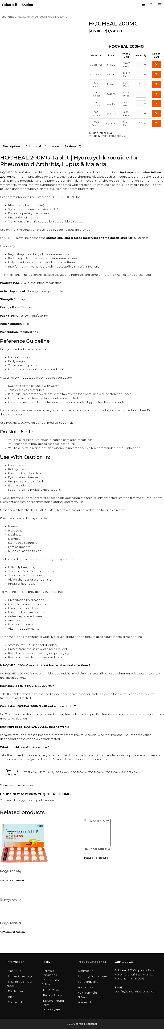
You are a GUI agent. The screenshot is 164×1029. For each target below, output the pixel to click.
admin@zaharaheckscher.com (136, 991)
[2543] (156, 103)
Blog (11, 996)
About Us (14, 970)
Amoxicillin (86, 1002)
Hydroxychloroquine (35, 17)
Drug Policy (51, 989)
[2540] (156, 74)
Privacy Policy (52, 995)
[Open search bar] (151, 4)
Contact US (16, 1002)
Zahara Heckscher (86, 1023)
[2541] (156, 84)
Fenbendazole (88, 981)
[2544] (156, 113)
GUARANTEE (52, 1010)
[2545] (156, 123)
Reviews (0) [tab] (73, 146)
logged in (25, 800)
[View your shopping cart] (143, 4)
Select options (40, 891)
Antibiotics (14, 17)
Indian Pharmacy (20, 976)
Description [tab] (11, 146)
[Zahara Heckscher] (18, 4)
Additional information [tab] (42, 146)
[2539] (156, 64)
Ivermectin (85, 970)
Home (3, 17)
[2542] (156, 94)
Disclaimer (15, 991)
